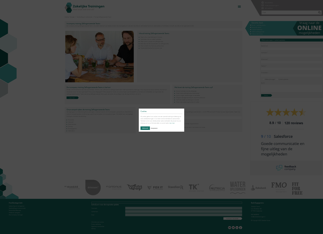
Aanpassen (154, 128)
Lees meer (172, 123)
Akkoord (145, 128)
